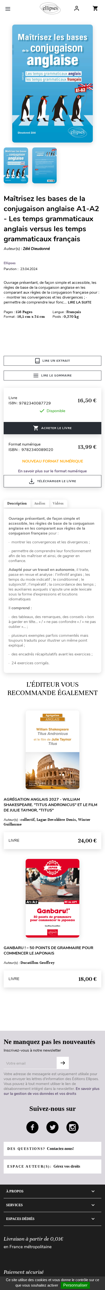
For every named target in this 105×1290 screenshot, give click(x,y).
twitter (52, 1127)
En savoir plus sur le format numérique (52, 471)
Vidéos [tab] (58, 503)
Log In (76, 8)
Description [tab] (17, 503)
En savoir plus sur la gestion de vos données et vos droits (51, 1091)
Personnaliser (75, 1285)
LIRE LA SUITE (79, 302)
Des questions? (40, 1148)
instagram (72, 1127)
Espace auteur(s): (43, 1166)
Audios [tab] (39, 503)
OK (63, 1063)
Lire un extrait (56, 361)
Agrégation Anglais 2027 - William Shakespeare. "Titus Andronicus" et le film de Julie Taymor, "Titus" (50, 805)
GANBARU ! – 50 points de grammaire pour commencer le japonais (48, 950)
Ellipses (10, 263)
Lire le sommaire (56, 375)
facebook (32, 1127)
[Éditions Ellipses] (50, 8)
